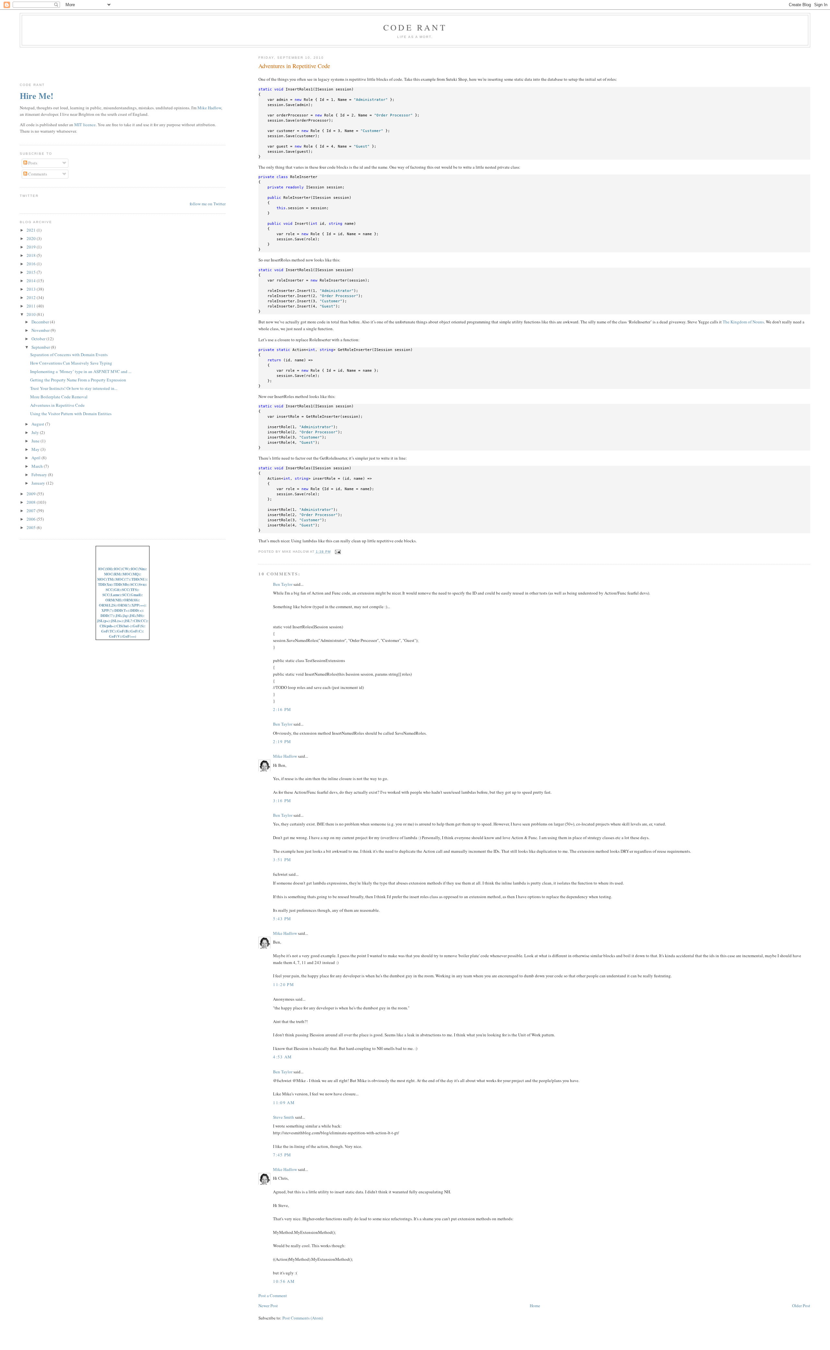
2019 (32, 247)
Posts (32, 163)
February (39, 474)
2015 (32, 272)
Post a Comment (272, 1295)
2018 (32, 255)
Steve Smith (283, 1117)
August (38, 424)
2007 (32, 510)
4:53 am (282, 1057)
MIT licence (85, 124)
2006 (32, 519)
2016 (32, 264)
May (36, 449)
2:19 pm (282, 741)
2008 (32, 502)
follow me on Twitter (208, 204)
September (41, 347)
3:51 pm (282, 859)
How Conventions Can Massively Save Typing (71, 363)
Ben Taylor (282, 584)
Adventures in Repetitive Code (294, 66)
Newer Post (268, 1305)
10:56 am (283, 1281)
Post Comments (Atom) (302, 1318)
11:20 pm (283, 984)
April (36, 458)
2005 (32, 527)
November (41, 330)
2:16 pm (282, 709)
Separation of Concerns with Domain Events (69, 354)
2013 (32, 289)
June (36, 441)
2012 (32, 297)
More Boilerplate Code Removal (59, 397)
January (38, 483)
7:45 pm (282, 1155)
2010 (32, 314)
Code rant (415, 27)
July (35, 432)
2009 (32, 494)
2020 (32, 238)
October (38, 339)
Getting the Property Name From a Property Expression (78, 380)
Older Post (801, 1305)
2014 (32, 280)
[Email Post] (337, 551)
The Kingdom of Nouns (743, 322)
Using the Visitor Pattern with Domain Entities (71, 413)
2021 (32, 230)
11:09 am (283, 1102)
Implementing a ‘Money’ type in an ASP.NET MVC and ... (80, 371)
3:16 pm (282, 800)
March (37, 466)
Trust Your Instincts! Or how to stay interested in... (73, 388)
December (40, 322)
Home (535, 1305)
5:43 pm (282, 919)
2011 (32, 306)
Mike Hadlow (285, 756)
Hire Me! (36, 96)
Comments (37, 174)
